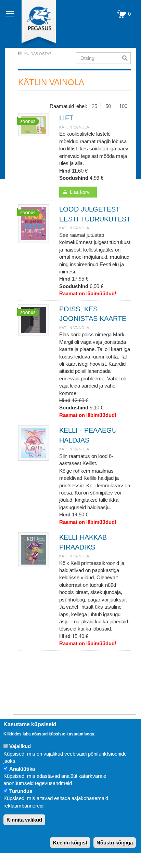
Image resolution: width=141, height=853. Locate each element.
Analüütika (22, 769)
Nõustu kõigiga (115, 842)
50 (108, 106)
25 (94, 106)
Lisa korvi (80, 192)
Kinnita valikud (24, 820)
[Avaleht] (34, 24)
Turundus (20, 791)
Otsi (126, 58)
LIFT (66, 118)
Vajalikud (20, 746)
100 (123, 106)
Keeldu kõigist (70, 842)
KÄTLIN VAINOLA (74, 127)
